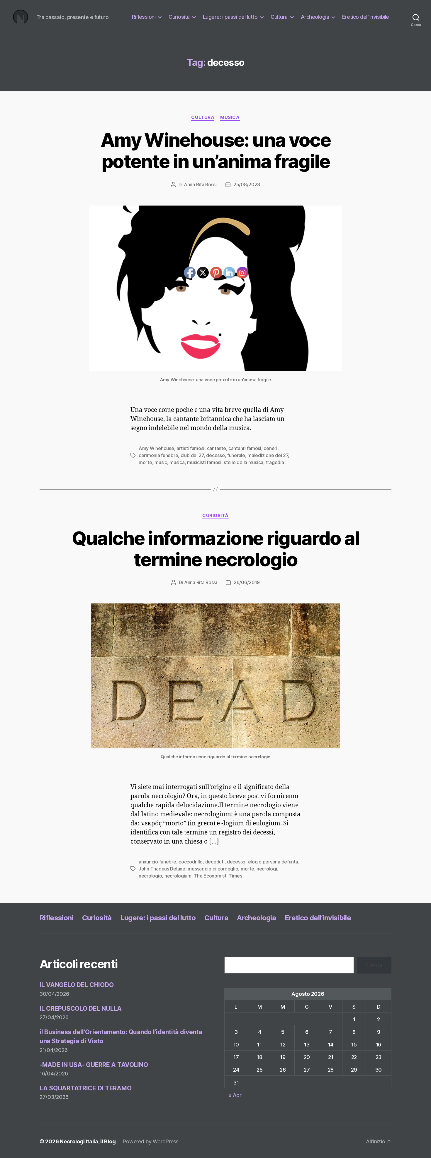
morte (145, 462)
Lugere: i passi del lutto (230, 17)
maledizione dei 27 (267, 455)
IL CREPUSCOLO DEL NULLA (81, 1008)
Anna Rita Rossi (200, 184)
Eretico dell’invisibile (365, 17)
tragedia (275, 462)
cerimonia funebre (158, 455)
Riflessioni (144, 17)
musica (230, 117)
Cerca (374, 965)
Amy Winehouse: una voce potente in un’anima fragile (215, 150)
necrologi (267, 869)
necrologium (177, 876)
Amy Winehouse (156, 448)
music (161, 462)
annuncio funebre (157, 862)
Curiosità (179, 17)
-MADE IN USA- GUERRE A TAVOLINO (94, 1064)
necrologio (150, 876)
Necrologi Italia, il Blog (88, 1141)
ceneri (270, 448)
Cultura (279, 17)
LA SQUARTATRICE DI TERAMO (85, 1088)
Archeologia (315, 17)
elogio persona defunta (273, 862)
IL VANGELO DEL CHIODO (76, 984)
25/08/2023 (246, 184)
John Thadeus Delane (162, 869)
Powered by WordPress (151, 1141)
